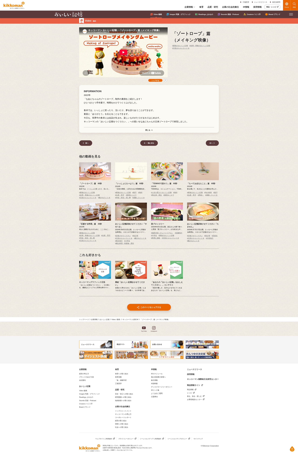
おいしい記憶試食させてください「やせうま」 (131, 225)
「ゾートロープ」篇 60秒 (90, 183)
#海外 (140, 192)
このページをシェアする (151, 307)
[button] (291, 14)
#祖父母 (135, 236)
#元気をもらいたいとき (181, 48)
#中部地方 (209, 238)
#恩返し (201, 195)
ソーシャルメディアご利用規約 (150, 439)
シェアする (155, 80)
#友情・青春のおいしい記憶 (200, 45)
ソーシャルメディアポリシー (177, 439)
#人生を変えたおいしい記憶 (161, 192)
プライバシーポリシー (126, 439)
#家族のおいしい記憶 (180, 45)
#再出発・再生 (156, 195)
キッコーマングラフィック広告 (92, 282)
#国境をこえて (131, 195)
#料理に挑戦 (155, 238)
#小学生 (127, 241)
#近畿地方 (178, 233)
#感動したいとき (138, 197)
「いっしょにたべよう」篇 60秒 (129, 183)
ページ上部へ (292, 449)
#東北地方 (119, 241)
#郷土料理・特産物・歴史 (124, 243)
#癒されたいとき (104, 197)
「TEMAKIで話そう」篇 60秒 (164, 183)
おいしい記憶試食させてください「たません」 (203, 225)
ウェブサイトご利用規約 (103, 439)
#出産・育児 (119, 195)
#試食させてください (123, 236)
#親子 (134, 192)
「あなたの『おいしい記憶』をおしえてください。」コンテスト (167, 283)
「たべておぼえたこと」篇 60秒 (201, 183)
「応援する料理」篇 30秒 (90, 224)
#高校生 (215, 236)
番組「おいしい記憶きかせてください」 (130, 283)
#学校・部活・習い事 (123, 197)
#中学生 (154, 235)
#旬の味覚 (208, 192)
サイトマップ (198, 439)
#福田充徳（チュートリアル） (162, 233)
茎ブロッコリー (157, 224)
